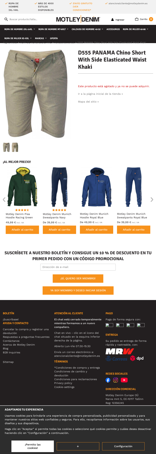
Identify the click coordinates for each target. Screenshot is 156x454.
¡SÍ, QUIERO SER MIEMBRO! (78, 278)
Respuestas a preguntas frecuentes (26, 336)
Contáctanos (11, 340)
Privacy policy (63, 383)
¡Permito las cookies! (33, 446)
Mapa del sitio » (88, 101)
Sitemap (8, 361)
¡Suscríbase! (11, 319)
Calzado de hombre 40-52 (86, 29)
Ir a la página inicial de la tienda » (100, 93)
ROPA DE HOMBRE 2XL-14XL (18, 29)
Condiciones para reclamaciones (75, 379)
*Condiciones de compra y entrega (77, 367)
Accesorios (113, 29)
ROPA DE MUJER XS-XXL (16, 38)
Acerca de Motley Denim (19, 344)
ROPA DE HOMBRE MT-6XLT (52, 29)
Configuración (123, 446)
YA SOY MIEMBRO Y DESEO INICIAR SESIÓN (78, 290)
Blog (5, 348)
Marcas (39, 38)
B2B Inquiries (11, 352)
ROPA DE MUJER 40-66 (134, 29)
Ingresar (119, 19)
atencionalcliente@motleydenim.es (128, 3)
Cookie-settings (64, 386)
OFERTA (54, 38)
